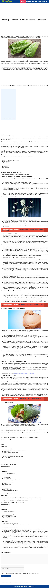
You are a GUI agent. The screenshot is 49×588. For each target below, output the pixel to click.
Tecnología (39, 1)
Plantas (34, 1)
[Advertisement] (24, 11)
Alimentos (23, 1)
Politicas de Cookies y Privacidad (16, 582)
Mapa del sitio (5, 582)
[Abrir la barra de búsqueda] (46, 1)
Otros (44, 1)
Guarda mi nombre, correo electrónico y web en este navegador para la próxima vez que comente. (20, 573)
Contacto (26, 582)
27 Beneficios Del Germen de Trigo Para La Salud (24, 373)
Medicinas (29, 1)
